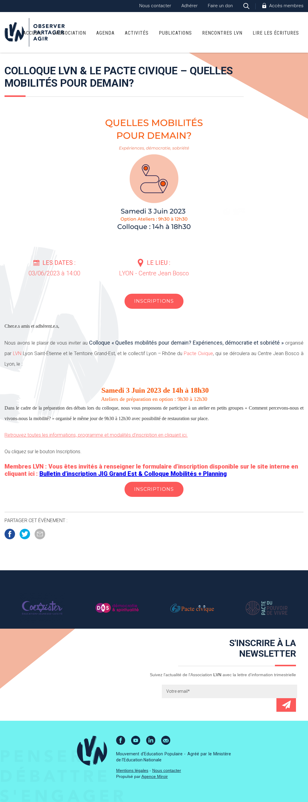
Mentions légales (132, 770)
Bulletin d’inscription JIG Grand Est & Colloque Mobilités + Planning (133, 473)
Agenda (105, 33)
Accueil (32, 33)
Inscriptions (154, 301)
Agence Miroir (154, 776)
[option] (42, 607)
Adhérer (189, 5)
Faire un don (220, 5)
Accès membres (286, 5)
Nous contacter (155, 5)
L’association (69, 33)
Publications (175, 33)
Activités (137, 33)
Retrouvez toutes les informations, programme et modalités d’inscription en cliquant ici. (96, 435)
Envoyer (286, 705)
